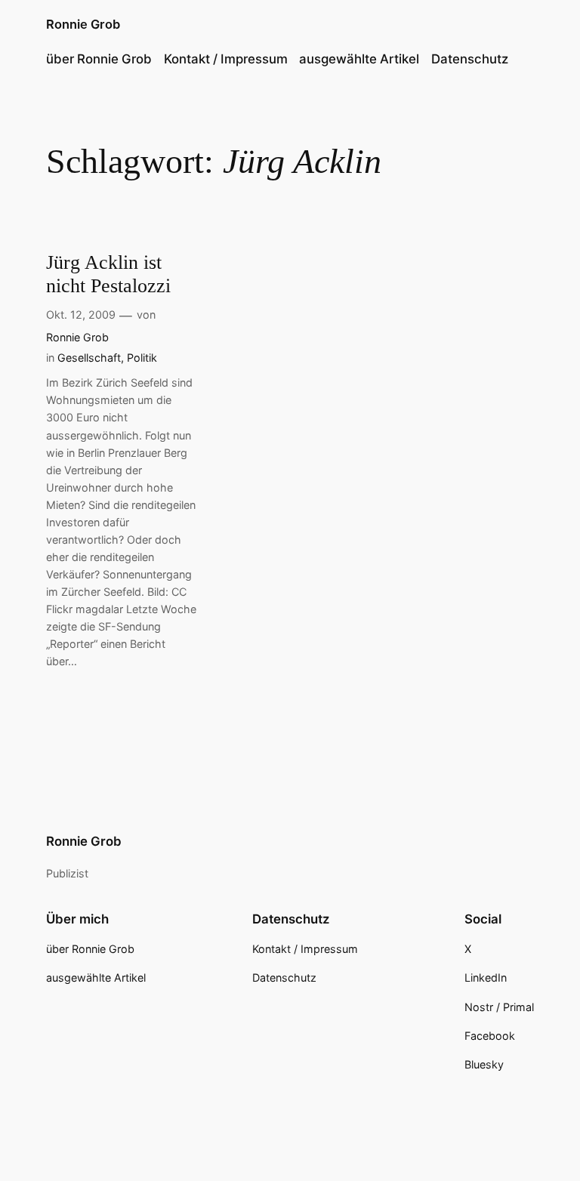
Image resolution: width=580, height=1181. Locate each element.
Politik (142, 357)
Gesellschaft (89, 357)
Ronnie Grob (83, 24)
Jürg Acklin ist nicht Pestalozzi (108, 274)
